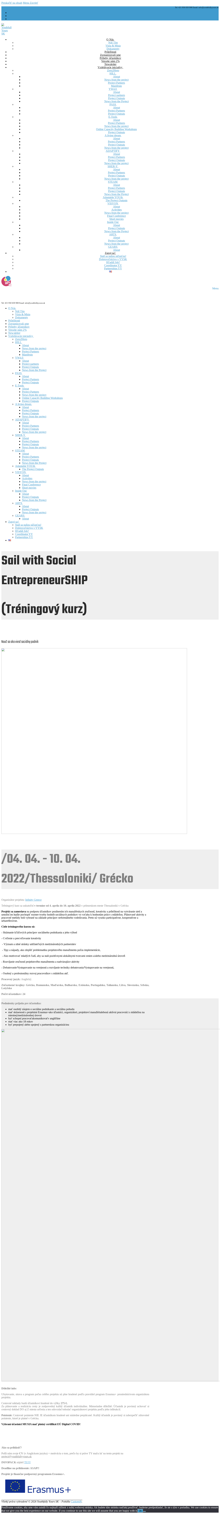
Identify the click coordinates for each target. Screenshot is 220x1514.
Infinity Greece (33, 899)
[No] (144, 1511)
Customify (76, 1501)
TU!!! (27, 1462)
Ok (140, 1511)
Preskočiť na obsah (11, 2)
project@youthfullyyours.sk (16, 1456)
